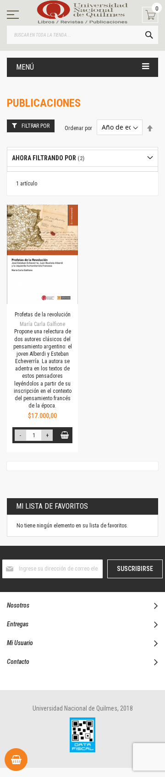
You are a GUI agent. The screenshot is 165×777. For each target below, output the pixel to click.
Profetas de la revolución (43, 314)
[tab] (82, 158)
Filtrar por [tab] (36, 126)
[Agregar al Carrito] (64, 435)
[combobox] (82, 35)
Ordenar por (78, 128)
